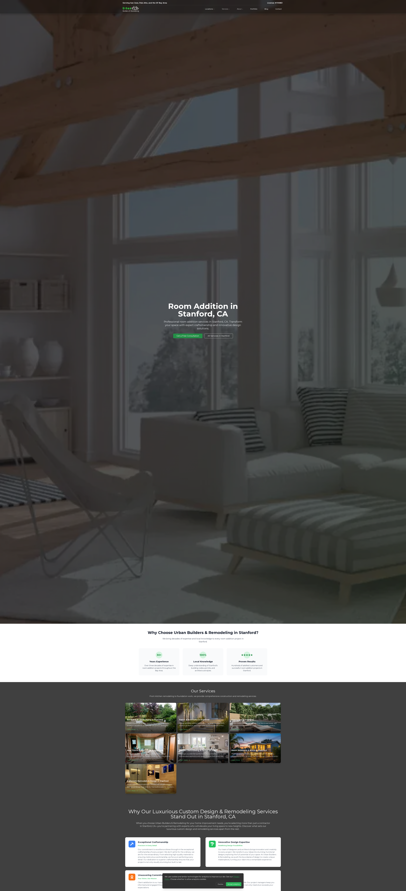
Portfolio (253, 9)
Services (225, 9)
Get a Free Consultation (188, 336)
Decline (220, 884)
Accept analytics (234, 884)
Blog (266, 9)
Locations (209, 9)
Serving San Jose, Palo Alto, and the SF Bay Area (145, 3)
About (239, 9)
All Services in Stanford (218, 336)
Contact (278, 9)
